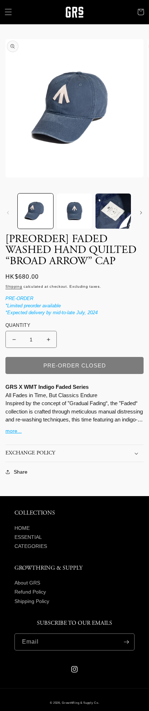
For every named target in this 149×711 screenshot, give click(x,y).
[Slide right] (141, 213)
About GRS (27, 583)
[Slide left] (8, 213)
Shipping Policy (31, 601)
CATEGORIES (30, 546)
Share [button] (20, 472)
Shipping (13, 286)
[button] (8, 12)
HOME (22, 528)
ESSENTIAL (28, 537)
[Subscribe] (126, 641)
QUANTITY (17, 325)
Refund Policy (30, 592)
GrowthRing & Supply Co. (80, 702)
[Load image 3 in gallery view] (113, 211)
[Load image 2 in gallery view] (74, 211)
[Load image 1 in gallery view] (35, 211)
